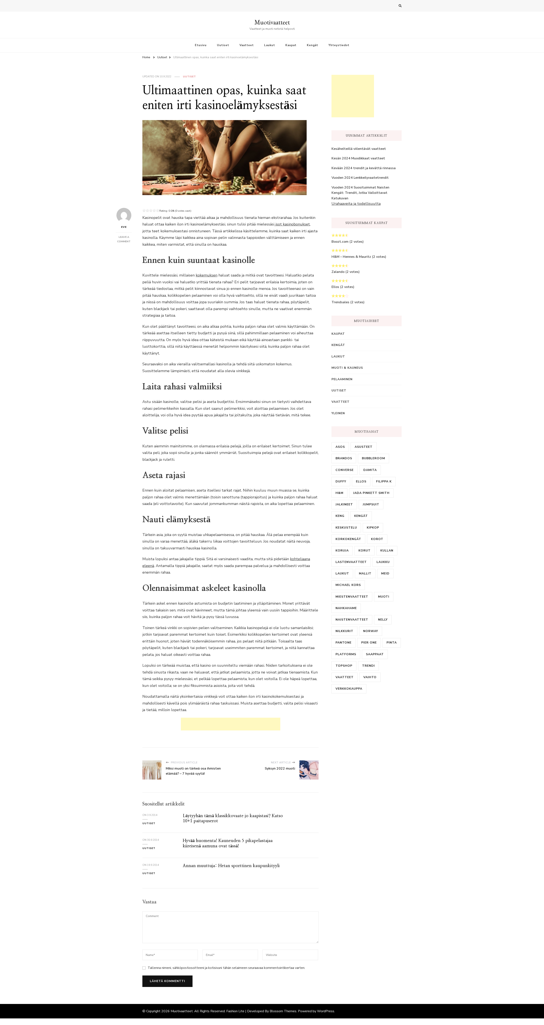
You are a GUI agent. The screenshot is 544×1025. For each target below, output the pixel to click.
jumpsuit (371, 504)
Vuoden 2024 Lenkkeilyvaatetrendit (360, 177)
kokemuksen (206, 275)
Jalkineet (344, 504)
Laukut (269, 45)
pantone (343, 643)
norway (370, 631)
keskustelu (346, 528)
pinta (392, 643)
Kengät (312, 45)
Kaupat (290, 45)
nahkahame (346, 608)
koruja (342, 551)
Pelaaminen (342, 379)
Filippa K (384, 481)
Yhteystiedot (339, 45)
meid (385, 573)
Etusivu (201, 45)
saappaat (375, 654)
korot (377, 539)
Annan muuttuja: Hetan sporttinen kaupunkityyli (231, 865)
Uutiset (223, 45)
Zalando (338, 271)
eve (124, 227)
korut (364, 551)
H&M (339, 493)
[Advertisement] (230, 724)
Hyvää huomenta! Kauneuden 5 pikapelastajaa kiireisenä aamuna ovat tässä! (228, 843)
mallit (365, 573)
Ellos (335, 287)
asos (340, 447)
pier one (369, 643)
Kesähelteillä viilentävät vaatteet (359, 148)
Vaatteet (246, 45)
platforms (346, 654)
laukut (342, 573)
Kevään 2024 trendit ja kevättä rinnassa (364, 168)
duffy (341, 481)
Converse (345, 470)
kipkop (373, 528)
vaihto (370, 677)
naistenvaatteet (352, 620)
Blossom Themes (283, 1011)
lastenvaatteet (351, 562)
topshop (344, 666)
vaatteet (345, 677)
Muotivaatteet (272, 22)
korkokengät (348, 539)
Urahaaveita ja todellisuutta (356, 203)
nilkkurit (344, 631)
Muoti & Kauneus (347, 368)
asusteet (364, 447)
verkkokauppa (349, 689)
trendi (368, 666)
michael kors (348, 585)
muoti (383, 597)
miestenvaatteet (352, 597)
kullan (386, 551)
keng (340, 516)
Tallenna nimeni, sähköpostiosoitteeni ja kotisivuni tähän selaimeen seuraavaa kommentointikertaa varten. (226, 967)
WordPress (325, 1011)
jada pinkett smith (371, 493)
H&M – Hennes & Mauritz (351, 256)
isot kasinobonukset (292, 224)
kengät (361, 516)
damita (370, 470)
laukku (383, 562)
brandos (344, 458)
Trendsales (340, 302)
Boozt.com (340, 241)
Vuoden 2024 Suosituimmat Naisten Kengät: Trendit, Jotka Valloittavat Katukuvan (360, 193)
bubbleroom (373, 458)
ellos (361, 481)
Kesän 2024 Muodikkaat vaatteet (358, 158)
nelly (383, 620)
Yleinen (338, 413)
